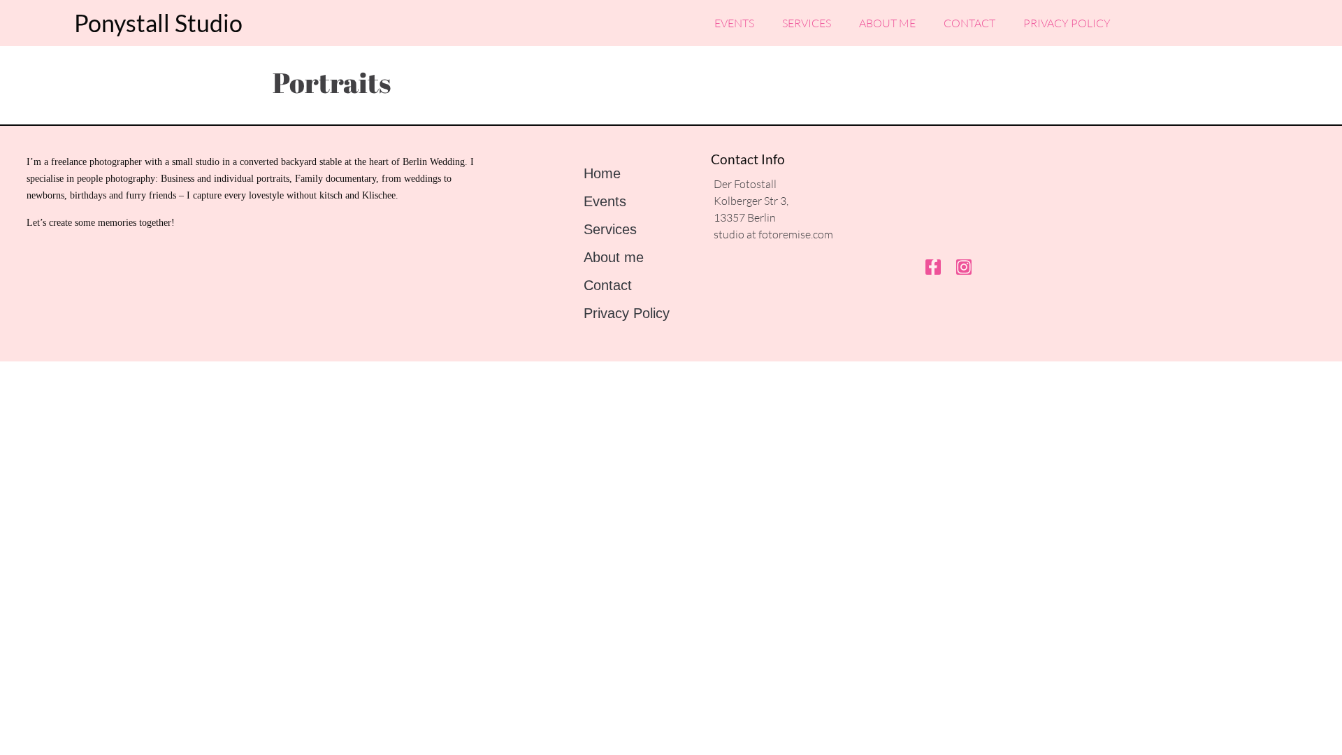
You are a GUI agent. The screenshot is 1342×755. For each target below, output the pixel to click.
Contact (969, 23)
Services (806, 23)
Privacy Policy (1067, 23)
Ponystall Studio (158, 22)
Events (734, 23)
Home (602, 173)
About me (887, 23)
